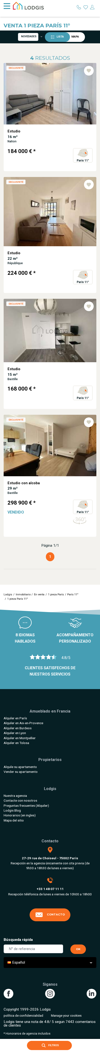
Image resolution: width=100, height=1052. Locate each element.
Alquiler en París (15, 718)
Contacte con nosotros (20, 800)
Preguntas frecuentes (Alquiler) (26, 805)
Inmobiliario (23, 594)
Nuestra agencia (15, 796)
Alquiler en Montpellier (20, 738)
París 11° (72, 594)
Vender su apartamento (21, 772)
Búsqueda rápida (18, 939)
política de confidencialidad (23, 1015)
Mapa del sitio (14, 820)
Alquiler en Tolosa (16, 743)
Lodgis (8, 594)
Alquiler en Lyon (15, 733)
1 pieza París (56, 594)
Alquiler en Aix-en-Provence (23, 723)
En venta (39, 594)
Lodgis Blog (12, 810)
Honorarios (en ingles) (20, 815)
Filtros (53, 1045)
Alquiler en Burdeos (18, 728)
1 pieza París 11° (17, 598)
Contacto (56, 914)
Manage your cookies (66, 1015)
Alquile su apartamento (20, 767)
